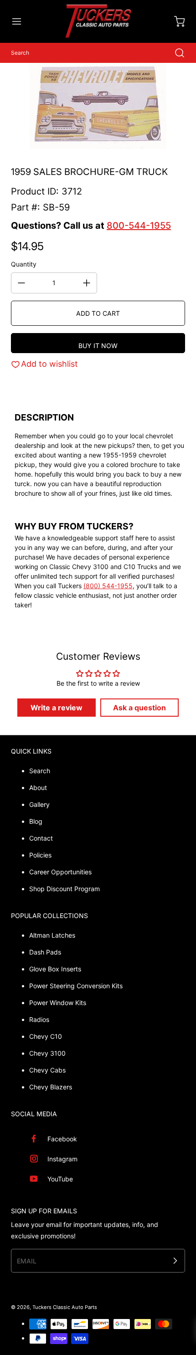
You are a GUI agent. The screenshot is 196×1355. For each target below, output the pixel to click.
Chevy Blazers (50, 1087)
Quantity (23, 264)
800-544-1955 (139, 225)
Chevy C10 (45, 1036)
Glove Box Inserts (55, 969)
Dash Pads (45, 952)
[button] (21, 21)
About (38, 787)
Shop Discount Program (64, 889)
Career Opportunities (60, 872)
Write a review (57, 707)
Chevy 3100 (47, 1053)
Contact (41, 838)
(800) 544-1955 (108, 586)
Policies (40, 855)
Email (26, 1261)
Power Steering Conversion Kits (76, 986)
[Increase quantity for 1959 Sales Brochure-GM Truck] (87, 283)
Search (39, 771)
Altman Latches (52, 935)
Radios (39, 1019)
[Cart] (175, 21)
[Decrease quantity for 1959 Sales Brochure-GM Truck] (21, 283)
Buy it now (98, 345)
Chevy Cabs (47, 1070)
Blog (35, 821)
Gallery (39, 804)
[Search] (175, 53)
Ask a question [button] (139, 707)
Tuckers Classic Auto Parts (64, 1307)
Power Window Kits (57, 1002)
